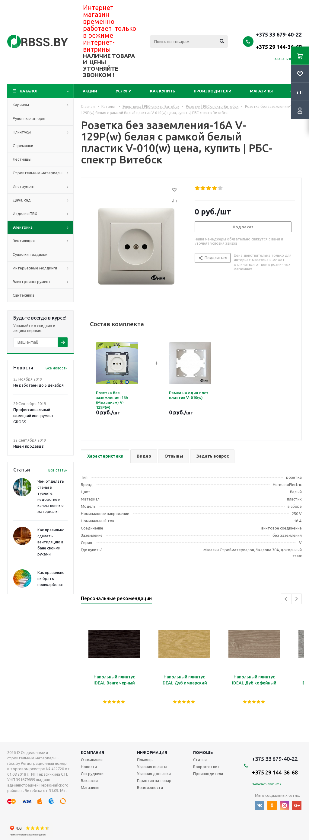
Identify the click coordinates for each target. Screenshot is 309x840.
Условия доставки (154, 773)
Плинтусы (22, 132)
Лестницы (22, 159)
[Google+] (296, 805)
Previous (286, 599)
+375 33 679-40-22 (279, 40)
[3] (209, 188)
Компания (92, 752)
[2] (203, 188)
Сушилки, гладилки (30, 254)
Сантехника (23, 295)
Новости (89, 766)
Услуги (124, 91)
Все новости (57, 368)
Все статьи (58, 470)
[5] (220, 188)
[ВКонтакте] (259, 805)
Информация (152, 752)
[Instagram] (284, 805)
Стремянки (23, 145)
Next (296, 599)
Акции (90, 91)
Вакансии (89, 780)
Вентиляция (24, 241)
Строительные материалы (37, 173)
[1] (197, 188)
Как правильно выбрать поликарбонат (51, 578)
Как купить (162, 91)
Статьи (200, 760)
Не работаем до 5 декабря (38, 385)
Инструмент (24, 186)
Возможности (150, 787)
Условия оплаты (152, 766)
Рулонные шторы (29, 118)
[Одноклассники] (272, 805)
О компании (92, 760)
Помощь (203, 752)
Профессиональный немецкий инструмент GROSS (33, 415)
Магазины (261, 91)
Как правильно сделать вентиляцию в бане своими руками (51, 542)
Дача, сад (22, 200)
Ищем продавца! (28, 446)
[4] (215, 188)
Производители (212, 91)
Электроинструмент (32, 281)
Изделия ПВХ (25, 213)
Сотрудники (92, 773)
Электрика (23, 227)
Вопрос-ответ (206, 766)
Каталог (29, 91)
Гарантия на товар (154, 780)
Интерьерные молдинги (35, 268)
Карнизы (21, 105)
